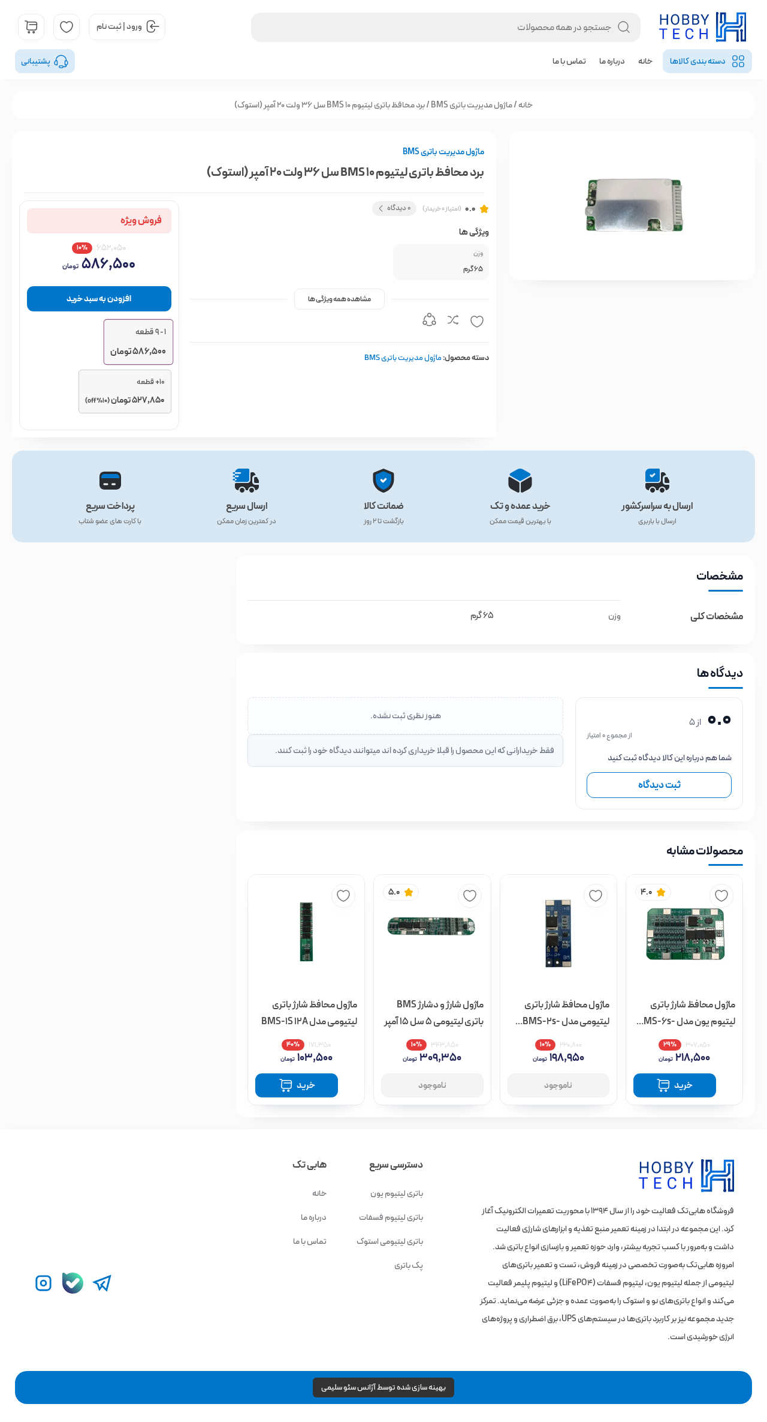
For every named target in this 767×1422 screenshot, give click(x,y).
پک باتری (408, 1265)
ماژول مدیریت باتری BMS (471, 105)
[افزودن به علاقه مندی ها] (477, 322)
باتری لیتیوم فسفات (391, 1217)
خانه (645, 61)
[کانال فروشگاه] (72, 1283)
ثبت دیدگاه (659, 785)
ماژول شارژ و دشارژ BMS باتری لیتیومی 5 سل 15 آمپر (433, 1013)
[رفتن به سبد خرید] (31, 27)
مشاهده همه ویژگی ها (339, 299)
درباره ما (612, 61)
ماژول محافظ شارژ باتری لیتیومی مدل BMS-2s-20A (566, 1013)
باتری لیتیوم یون (396, 1193)
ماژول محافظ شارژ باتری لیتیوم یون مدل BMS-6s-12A (686, 1013)
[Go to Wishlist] (66, 27)
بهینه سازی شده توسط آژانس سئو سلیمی (383, 1387)
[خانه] (667, 1175)
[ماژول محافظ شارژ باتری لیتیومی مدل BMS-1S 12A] (306, 933)
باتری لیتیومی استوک (390, 1241)
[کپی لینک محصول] (429, 322)
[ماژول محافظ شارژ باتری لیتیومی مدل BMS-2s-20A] (558, 933)
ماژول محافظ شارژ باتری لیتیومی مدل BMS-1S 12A (309, 1013)
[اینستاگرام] (43, 1283)
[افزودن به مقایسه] (453, 322)
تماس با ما (569, 61)
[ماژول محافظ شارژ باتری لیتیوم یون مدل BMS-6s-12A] (684, 933)
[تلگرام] (102, 1283)
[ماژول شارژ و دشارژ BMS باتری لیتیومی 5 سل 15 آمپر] (432, 933)
